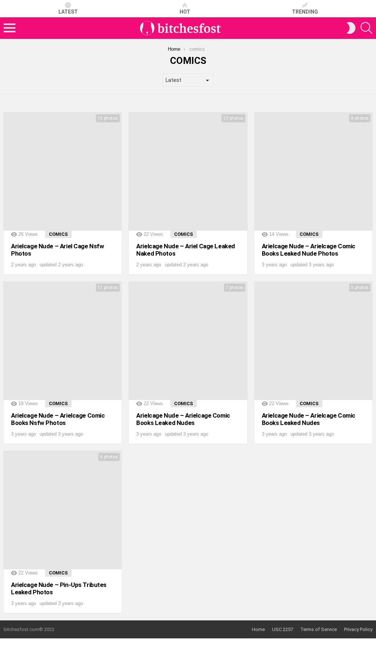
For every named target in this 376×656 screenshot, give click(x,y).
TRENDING (305, 12)
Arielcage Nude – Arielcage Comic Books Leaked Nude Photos (308, 249)
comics (58, 234)
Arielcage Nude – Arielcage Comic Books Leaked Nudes (183, 419)
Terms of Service (318, 629)
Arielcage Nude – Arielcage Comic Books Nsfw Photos (58, 419)
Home (258, 629)
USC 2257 (282, 629)
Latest (68, 12)
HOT (185, 12)
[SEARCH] (366, 28)
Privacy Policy (358, 629)
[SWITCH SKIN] (351, 28)
